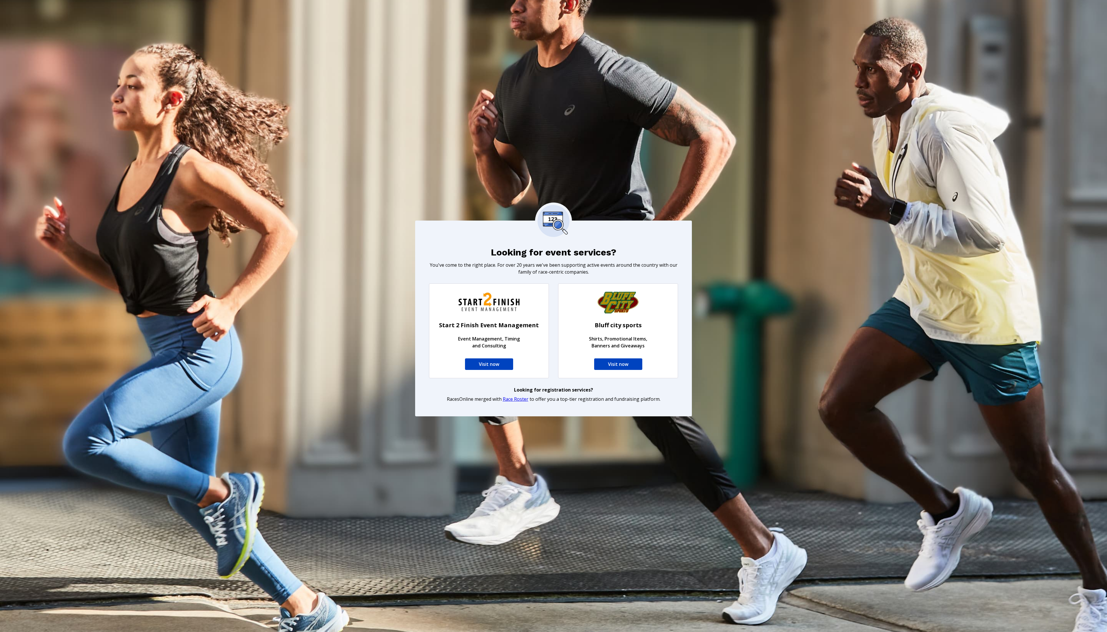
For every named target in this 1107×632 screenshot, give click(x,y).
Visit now (489, 364)
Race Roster (515, 399)
